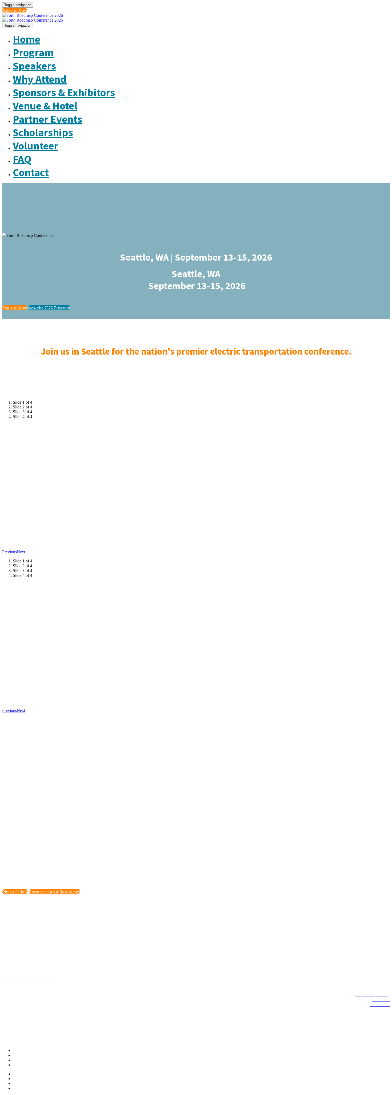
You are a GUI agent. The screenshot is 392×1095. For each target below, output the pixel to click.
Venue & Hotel (45, 105)
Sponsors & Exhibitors (64, 92)
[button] (14, 10)
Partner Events (47, 119)
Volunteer (35, 145)
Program (33, 52)
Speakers (34, 65)
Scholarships (43, 132)
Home (26, 39)
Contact (31, 172)
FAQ (22, 159)
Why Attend (40, 79)
